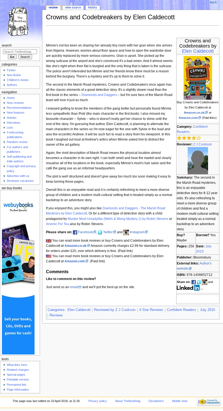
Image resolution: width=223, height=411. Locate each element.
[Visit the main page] (21, 21)
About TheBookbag (127, 401)
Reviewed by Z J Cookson (114, 310)
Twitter (108, 232)
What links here (17, 364)
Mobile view (179, 401)
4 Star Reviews (151, 310)
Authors (12, 84)
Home (11, 97)
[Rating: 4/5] (189, 138)
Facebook (85, 232)
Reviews (56, 315)
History (92, 7)
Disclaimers (156, 401)
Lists (10, 127)
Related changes (18, 369)
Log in (213, 2)
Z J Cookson (202, 144)
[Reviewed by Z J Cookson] (198, 160)
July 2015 (207, 310)
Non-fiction (14, 75)
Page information (18, 389)
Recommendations (19, 107)
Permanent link (16, 384)
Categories (56, 310)
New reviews (15, 102)
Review (53, 7)
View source (73, 7)
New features (15, 112)
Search (7, 45)
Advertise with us (18, 176)
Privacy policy (97, 401)
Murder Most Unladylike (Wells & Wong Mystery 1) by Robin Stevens (118, 219)
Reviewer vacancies (20, 180)
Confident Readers (181, 310)
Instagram (137, 232)
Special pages (16, 374)
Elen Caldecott (198, 51)
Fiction (11, 70)
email (74, 287)
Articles (12, 117)
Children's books (18, 80)
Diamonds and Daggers (99, 95)
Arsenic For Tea (57, 224)
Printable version (18, 379)
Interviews (13, 122)
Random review (17, 142)
